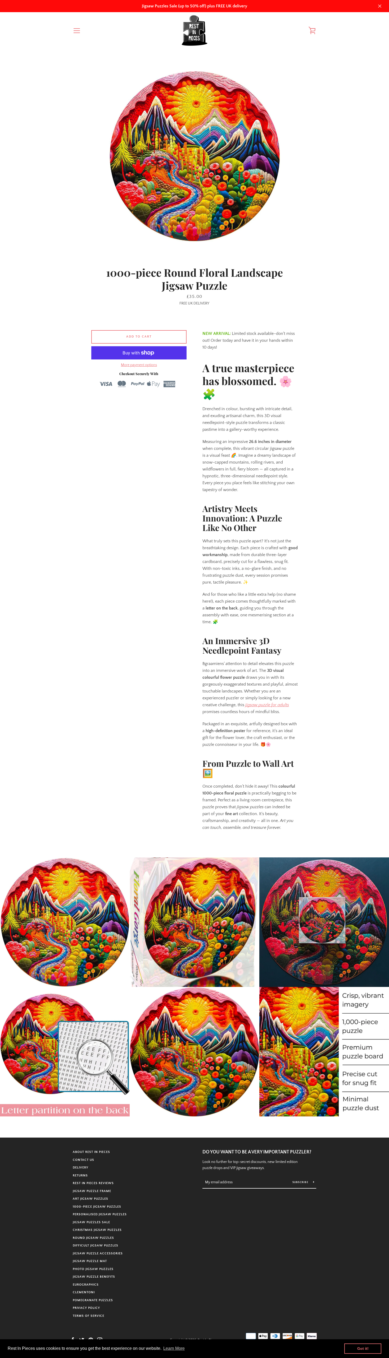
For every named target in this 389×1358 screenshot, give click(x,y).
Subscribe (300, 1182)
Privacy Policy (86, 1308)
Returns (80, 1175)
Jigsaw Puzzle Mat (90, 1261)
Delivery (80, 1167)
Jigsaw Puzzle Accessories (98, 1253)
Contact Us (83, 1160)
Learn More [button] (174, 1348)
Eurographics (86, 1284)
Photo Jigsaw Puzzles (93, 1269)
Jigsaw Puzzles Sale (91, 1222)
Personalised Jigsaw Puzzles (100, 1214)
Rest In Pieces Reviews (93, 1183)
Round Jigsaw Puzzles (93, 1238)
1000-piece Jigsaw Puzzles (97, 1206)
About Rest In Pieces (91, 1152)
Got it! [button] (363, 1348)
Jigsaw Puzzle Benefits (94, 1276)
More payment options (139, 365)
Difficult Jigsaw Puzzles (95, 1245)
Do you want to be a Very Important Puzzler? (256, 1152)
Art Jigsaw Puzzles (90, 1198)
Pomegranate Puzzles (93, 1300)
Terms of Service (88, 1316)
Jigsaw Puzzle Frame (92, 1191)
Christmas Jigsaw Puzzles (97, 1230)
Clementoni (84, 1292)
